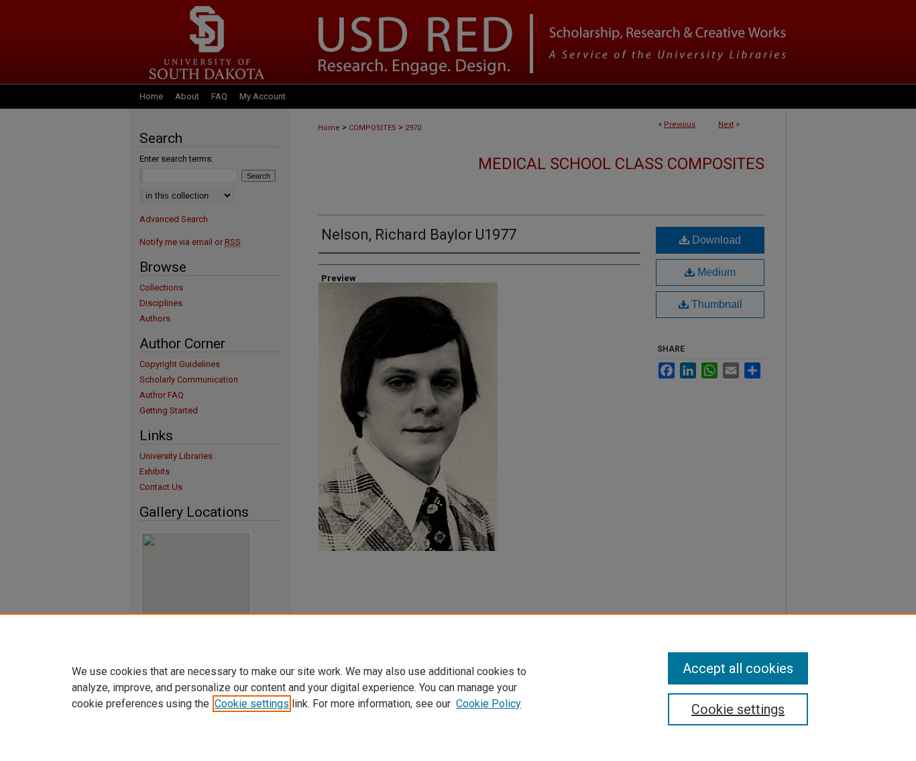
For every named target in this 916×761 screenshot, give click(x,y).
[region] (458, 687)
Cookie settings (252, 703)
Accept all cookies (738, 668)
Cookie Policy (488, 703)
